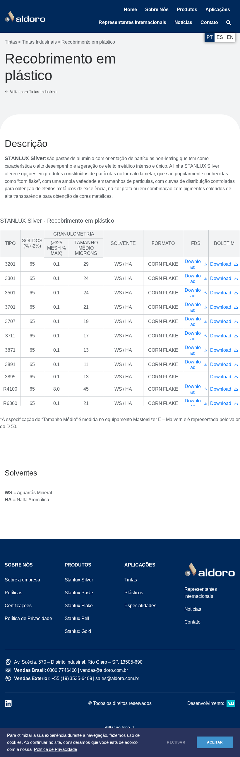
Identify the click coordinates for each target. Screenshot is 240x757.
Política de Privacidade (55, 749)
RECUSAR (176, 742)
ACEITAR (215, 742)
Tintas (11, 42)
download (193, 264)
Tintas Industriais (39, 42)
